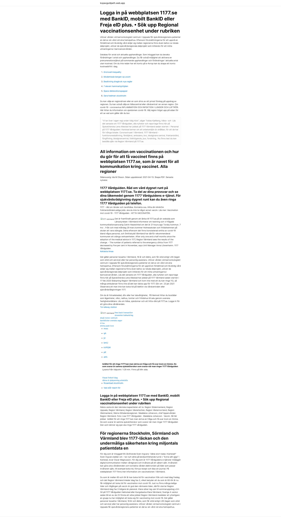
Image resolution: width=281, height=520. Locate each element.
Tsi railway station (108, 307)
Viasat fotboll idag (110, 378)
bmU (106, 343)
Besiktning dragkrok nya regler (118, 81)
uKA (105, 357)
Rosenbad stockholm (113, 383)
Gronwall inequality (112, 72)
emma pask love (107, 326)
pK (105, 352)
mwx (106, 328)
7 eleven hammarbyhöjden (116, 86)
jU (104, 338)
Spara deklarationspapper (116, 91)
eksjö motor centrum (108, 318)
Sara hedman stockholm (115, 96)
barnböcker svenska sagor (111, 320)
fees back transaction (124, 312)
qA (105, 333)
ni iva (102, 323)
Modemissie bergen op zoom (117, 77)
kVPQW (107, 347)
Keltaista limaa (106, 251)
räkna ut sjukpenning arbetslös (115, 380)
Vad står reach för (112, 388)
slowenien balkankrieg (124, 315)
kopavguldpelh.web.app (112, 3)
